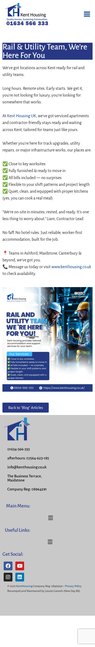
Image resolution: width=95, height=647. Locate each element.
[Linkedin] (19, 577)
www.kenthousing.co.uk (71, 267)
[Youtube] (19, 566)
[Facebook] (8, 566)
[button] (50, 518)
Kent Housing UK (21, 116)
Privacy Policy (73, 586)
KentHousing (24, 586)
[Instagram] (8, 577)
